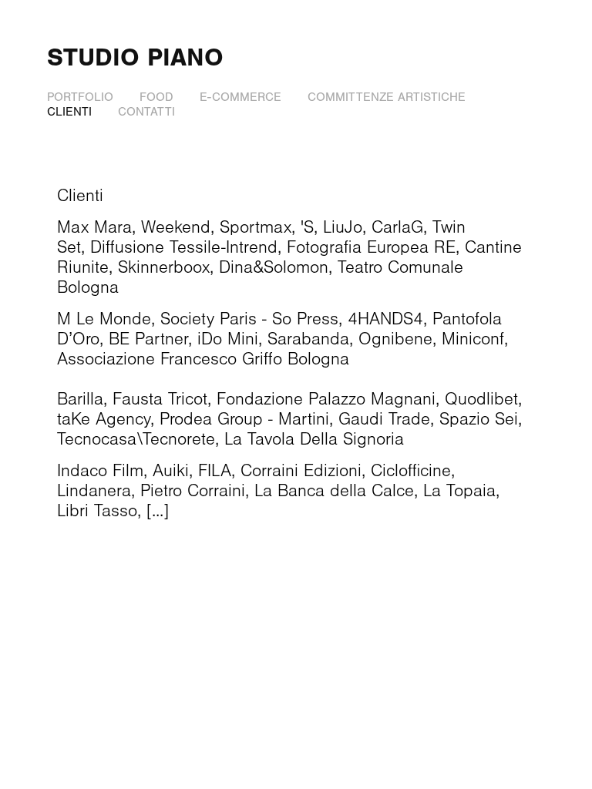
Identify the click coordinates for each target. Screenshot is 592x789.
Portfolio (80, 97)
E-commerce (240, 97)
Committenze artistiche (387, 97)
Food (156, 97)
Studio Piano (135, 57)
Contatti (146, 112)
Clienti (69, 112)
